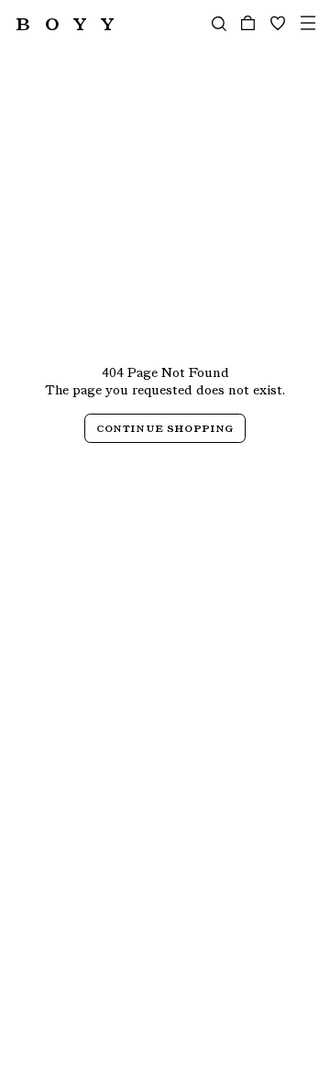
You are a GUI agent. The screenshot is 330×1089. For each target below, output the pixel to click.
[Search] (219, 23)
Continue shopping (165, 428)
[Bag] (248, 23)
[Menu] (308, 23)
